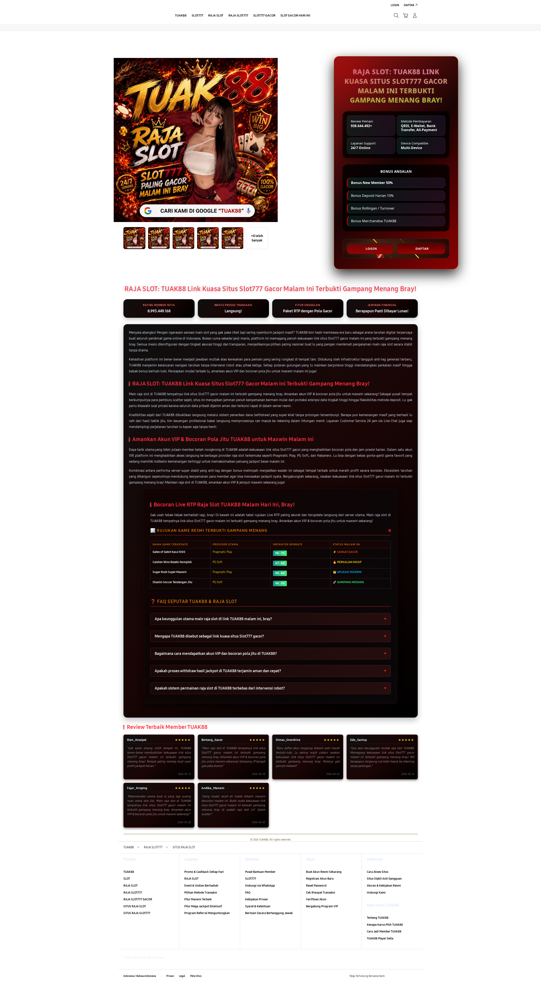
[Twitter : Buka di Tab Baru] (398, 976)
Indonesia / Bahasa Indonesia (139, 976)
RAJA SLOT (130, 885)
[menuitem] (180, 16)
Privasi (170, 976)
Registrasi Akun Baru (320, 878)
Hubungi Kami (376, 892)
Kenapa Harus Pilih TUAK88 (385, 925)
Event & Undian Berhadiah (201, 885)
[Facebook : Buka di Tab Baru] (390, 976)
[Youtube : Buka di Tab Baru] (415, 976)
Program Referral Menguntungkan (207, 913)
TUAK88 (128, 872)
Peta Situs (196, 976)
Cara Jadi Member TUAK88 (384, 931)
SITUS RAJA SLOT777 (136, 913)
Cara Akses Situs (377, 872)
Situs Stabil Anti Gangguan (384, 878)
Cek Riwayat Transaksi (320, 892)
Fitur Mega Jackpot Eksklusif (203, 906)
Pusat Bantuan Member (260, 872)
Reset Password (316, 885)
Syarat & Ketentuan (257, 906)
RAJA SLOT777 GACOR (137, 899)
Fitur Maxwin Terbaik (198, 899)
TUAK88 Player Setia (380, 938)
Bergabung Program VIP (322, 906)
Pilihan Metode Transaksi (200, 892)
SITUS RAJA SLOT (134, 906)
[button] (405, 15)
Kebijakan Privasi (256, 899)
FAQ (247, 892)
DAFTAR (422, 248)
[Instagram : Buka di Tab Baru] (406, 976)
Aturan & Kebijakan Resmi (384, 885)
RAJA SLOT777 (132, 892)
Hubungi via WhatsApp (260, 885)
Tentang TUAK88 (377, 918)
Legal (182, 976)
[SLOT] (144, 15)
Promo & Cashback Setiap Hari (204, 872)
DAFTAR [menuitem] (409, 5)
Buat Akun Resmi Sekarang (324, 872)
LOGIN (371, 248)
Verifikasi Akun (316, 899)
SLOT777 (250, 878)
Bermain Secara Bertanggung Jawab (269, 913)
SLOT (126, 878)
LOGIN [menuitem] (395, 5)
